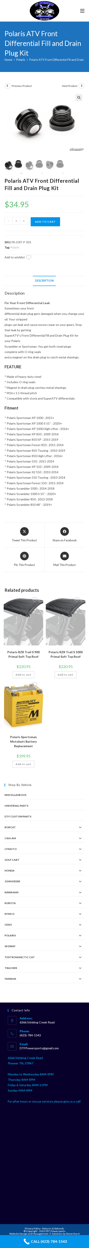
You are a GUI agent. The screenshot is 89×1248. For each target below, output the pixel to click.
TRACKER (11, 968)
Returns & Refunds (53, 1228)
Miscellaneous (15, 795)
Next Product (69, 85)
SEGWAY (10, 946)
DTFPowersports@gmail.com (39, 1048)
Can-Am (10, 838)
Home (8, 59)
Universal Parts (16, 805)
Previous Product (22, 85)
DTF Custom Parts (18, 816)
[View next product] (81, 86)
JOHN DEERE (12, 881)
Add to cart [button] (23, 674)
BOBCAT (10, 827)
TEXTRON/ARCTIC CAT (20, 957)
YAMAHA (10, 978)
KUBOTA (10, 903)
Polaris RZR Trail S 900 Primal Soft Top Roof (23, 654)
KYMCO (9, 913)
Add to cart (45, 221)
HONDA (9, 870)
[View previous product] (8, 86)
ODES (8, 924)
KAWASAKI (12, 892)
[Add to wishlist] (31, 258)
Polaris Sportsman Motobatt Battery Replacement (23, 741)
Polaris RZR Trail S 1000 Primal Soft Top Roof (66, 654)
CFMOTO (11, 849)
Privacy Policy (33, 1228)
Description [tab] (44, 280)
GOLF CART (12, 859)
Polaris (20, 59)
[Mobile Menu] (82, 10)
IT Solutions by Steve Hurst (64, 1233)
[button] (78, 97)
